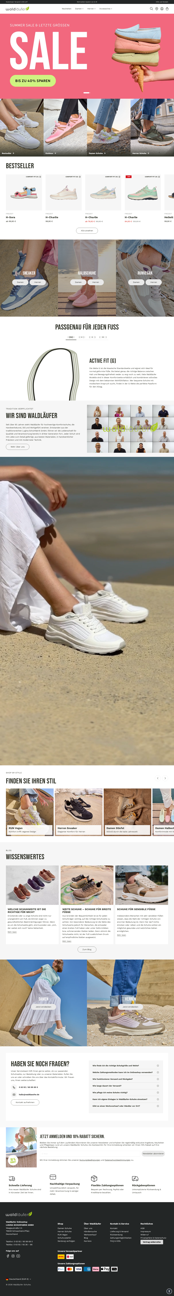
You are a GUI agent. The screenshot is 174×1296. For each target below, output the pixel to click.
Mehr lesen (12, 932)
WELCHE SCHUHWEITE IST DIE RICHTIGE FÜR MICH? (27, 910)
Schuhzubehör (64, 1238)
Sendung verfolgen (66, 1241)
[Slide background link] (87, 56)
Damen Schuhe (96, 153)
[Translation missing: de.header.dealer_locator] (156, 8)
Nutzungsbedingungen (89, 1160)
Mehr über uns (18, 447)
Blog (86, 1238)
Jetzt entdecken (43, 1007)
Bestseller (6, 153)
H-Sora (10, 217)
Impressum (146, 1231)
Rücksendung (116, 1235)
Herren (37, 282)
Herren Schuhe (139, 153)
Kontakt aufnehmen (25, 1102)
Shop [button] (60, 1223)
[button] (169, 1291)
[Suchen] (151, 8)
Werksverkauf (90, 1235)
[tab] (71, 338)
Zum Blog (87, 949)
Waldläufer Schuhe (22, 1284)
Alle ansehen (87, 230)
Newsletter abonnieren (153, 1153)
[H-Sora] (24, 192)
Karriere (87, 1241)
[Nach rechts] (165, 778)
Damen (20, 282)
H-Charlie (52, 217)
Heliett (168, 217)
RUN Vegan (63, 1235)
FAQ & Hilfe (115, 1241)
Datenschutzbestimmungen (117, 1160)
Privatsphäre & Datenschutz (153, 1238)
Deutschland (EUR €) (19, 1279)
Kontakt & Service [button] (119, 1223)
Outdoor (49, 153)
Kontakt (113, 1228)
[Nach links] (158, 778)
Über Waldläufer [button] (92, 1223)
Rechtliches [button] (147, 1223)
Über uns (88, 1228)
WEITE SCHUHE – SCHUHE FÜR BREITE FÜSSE (86, 910)
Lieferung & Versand (119, 1231)
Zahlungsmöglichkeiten (121, 1238)
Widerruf (145, 1235)
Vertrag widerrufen (152, 1242)
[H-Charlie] (64, 192)
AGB (142, 1228)
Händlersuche (90, 1231)
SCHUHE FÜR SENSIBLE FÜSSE (136, 909)
